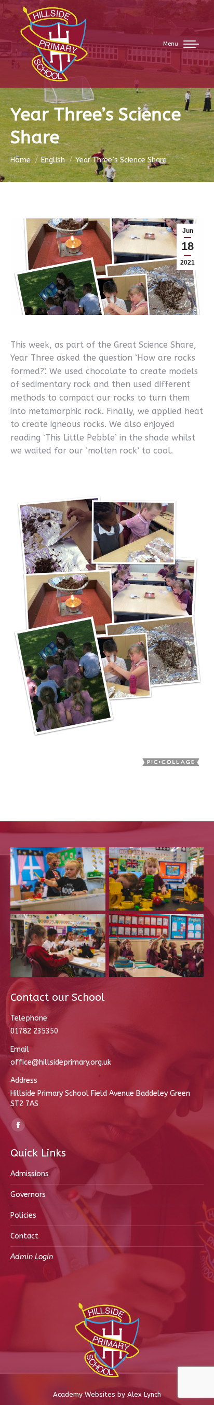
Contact (24, 1236)
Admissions (29, 1173)
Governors (28, 1194)
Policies (23, 1215)
